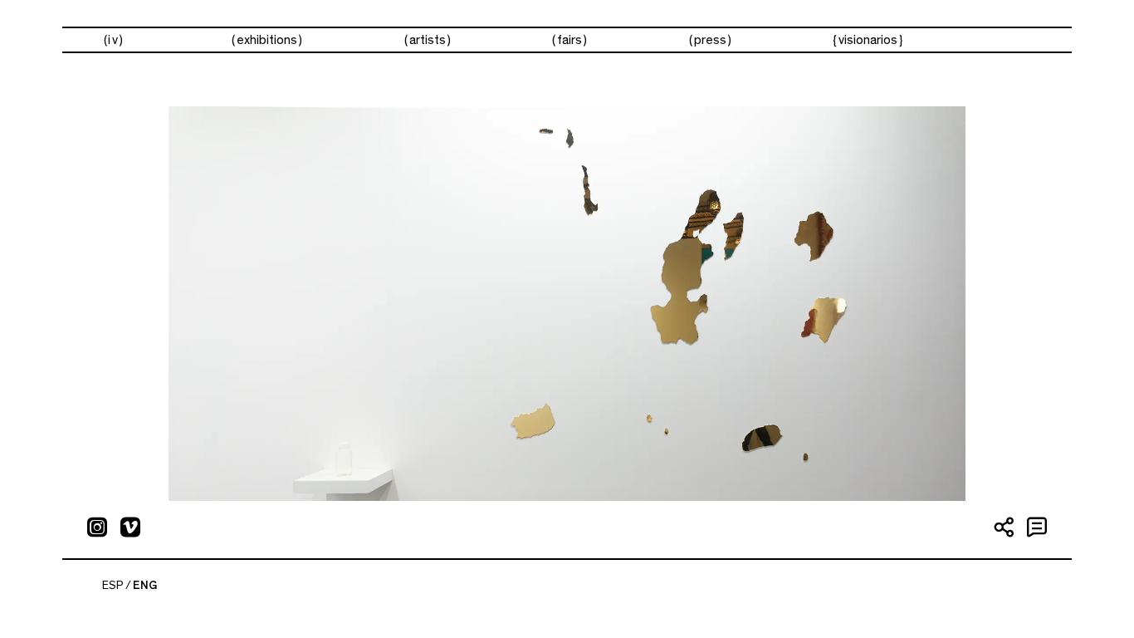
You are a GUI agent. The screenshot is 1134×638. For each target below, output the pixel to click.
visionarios (867, 40)
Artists (427, 40)
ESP (113, 585)
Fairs (569, 40)
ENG (145, 585)
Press (710, 40)
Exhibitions (267, 40)
